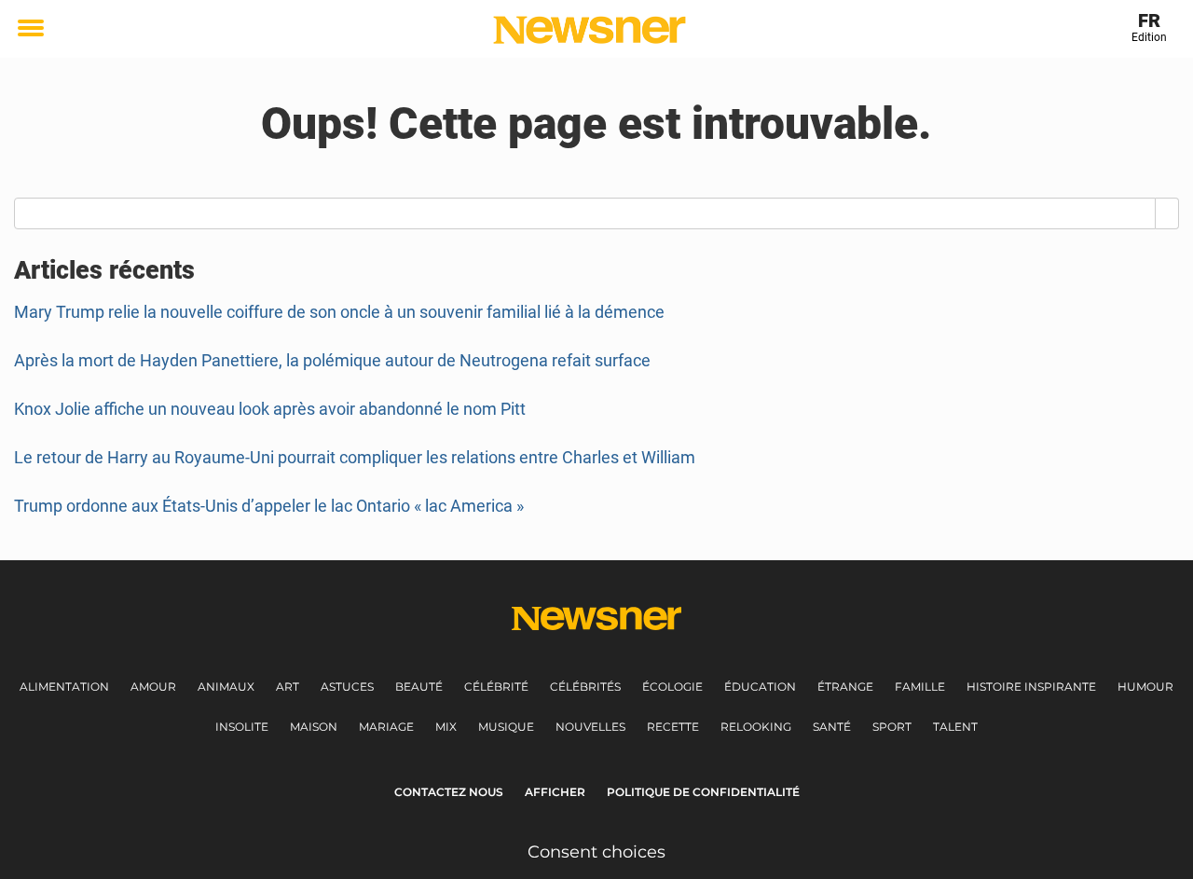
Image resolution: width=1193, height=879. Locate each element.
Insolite (241, 727)
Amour (153, 687)
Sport (892, 727)
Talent (955, 727)
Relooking (755, 727)
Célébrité (496, 687)
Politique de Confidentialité (703, 792)
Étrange (845, 687)
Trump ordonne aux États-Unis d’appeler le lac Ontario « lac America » (269, 505)
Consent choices (596, 852)
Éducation (760, 687)
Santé (832, 727)
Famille (920, 687)
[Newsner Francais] (589, 29)
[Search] (1167, 213)
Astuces (347, 687)
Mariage (386, 727)
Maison (313, 727)
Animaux (226, 687)
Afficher (555, 792)
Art (287, 687)
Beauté (419, 687)
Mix (446, 727)
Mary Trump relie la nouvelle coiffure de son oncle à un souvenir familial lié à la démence (339, 312)
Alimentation (64, 687)
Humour (1145, 687)
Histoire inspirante (1031, 687)
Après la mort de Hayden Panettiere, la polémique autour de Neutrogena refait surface (332, 360)
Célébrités (585, 687)
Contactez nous (448, 792)
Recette (673, 727)
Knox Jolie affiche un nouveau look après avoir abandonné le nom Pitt (270, 409)
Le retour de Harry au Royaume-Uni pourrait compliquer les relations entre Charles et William (354, 457)
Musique (506, 727)
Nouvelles (590, 727)
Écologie (672, 687)
